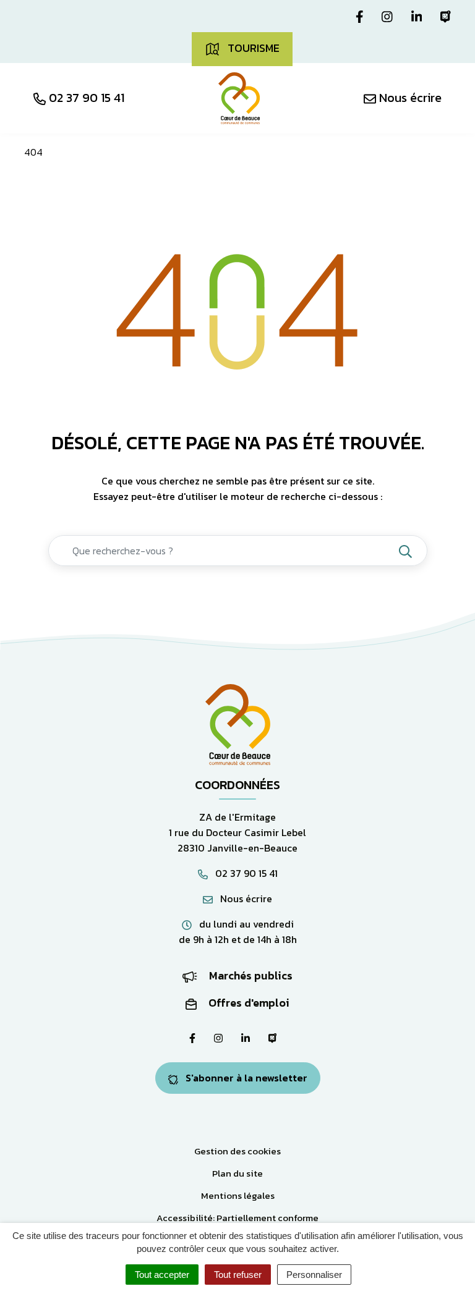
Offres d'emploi (247, 1002)
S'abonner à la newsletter (245, 1077)
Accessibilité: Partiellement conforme (237, 1218)
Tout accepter (162, 1274)
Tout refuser (238, 1274)
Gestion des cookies (237, 1151)
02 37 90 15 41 (245, 873)
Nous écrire (245, 898)
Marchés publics (250, 975)
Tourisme (252, 48)
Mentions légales (238, 1195)
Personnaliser (314, 1274)
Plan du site (237, 1173)
